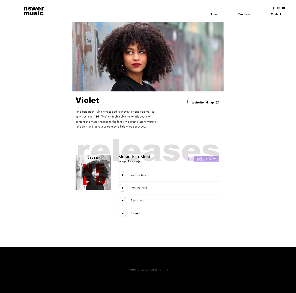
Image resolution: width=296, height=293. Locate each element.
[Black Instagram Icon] (278, 8)
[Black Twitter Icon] (212, 103)
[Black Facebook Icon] (273, 8)
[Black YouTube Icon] (283, 8)
